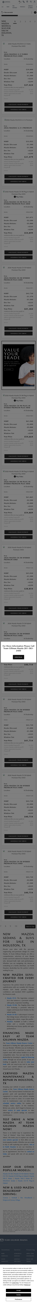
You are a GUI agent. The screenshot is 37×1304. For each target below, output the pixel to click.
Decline (18, 1295)
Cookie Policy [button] (15, 1282)
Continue (18, 657)
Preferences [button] (27, 1285)
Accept (18, 1290)
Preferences (18, 1299)
